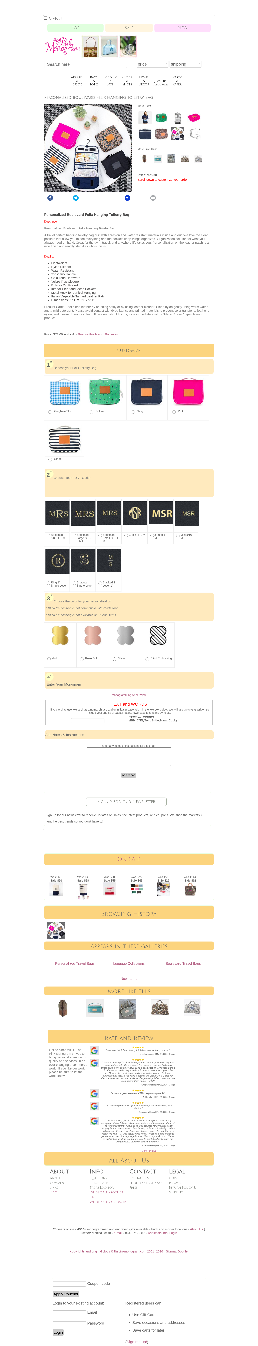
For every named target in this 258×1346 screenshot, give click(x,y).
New (182, 27)
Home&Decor (143, 81)
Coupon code (98, 1283)
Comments (58, 1183)
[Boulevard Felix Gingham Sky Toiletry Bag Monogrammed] (145, 123)
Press (133, 1187)
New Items (129, 979)
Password (95, 1323)
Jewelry (160, 82)
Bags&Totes (94, 81)
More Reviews (149, 1150)
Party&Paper (177, 81)
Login (54, 1191)
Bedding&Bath (110, 81)
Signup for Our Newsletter (126, 802)
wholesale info (158, 1233)
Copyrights (178, 1178)
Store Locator (102, 1187)
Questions (98, 1178)
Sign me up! (137, 1342)
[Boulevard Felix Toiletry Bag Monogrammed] (177, 123)
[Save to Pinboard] (127, 199)
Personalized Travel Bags (75, 963)
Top (75, 27)
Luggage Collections (129, 963)
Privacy (175, 1183)
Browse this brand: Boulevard (98, 334)
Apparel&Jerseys (77, 81)
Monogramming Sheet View (129, 694)
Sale (129, 27)
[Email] (153, 199)
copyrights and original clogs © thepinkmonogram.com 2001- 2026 (116, 1251)
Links (54, 1187)
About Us (57, 1178)
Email (92, 1312)
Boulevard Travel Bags (183, 963)
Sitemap (171, 1251)
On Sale (129, 859)
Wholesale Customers (108, 1202)
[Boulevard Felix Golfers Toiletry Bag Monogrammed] (161, 123)
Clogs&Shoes (127, 81)
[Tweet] (76, 199)
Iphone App (99, 1183)
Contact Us (139, 1178)
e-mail (118, 1233)
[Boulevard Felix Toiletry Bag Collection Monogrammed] (177, 139)
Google (182, 1251)
